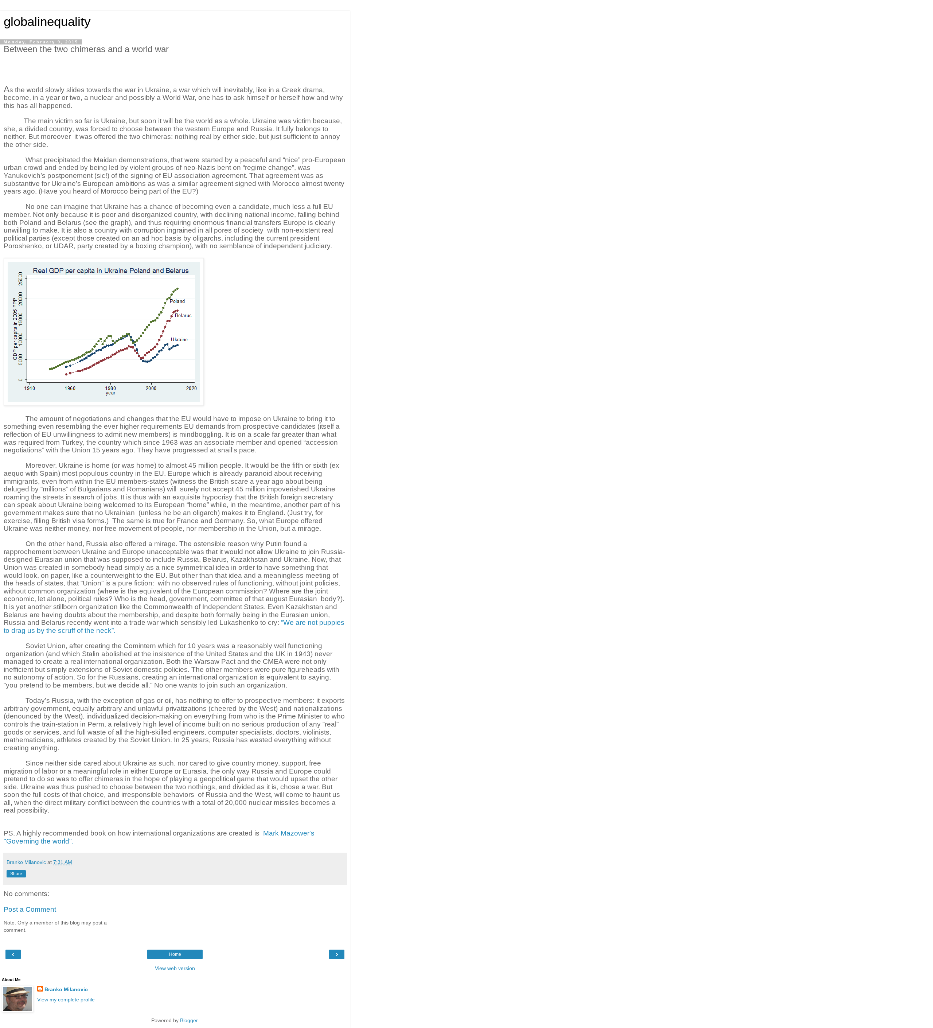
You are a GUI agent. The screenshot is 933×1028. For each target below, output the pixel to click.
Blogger (189, 1020)
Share (16, 873)
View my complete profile (66, 999)
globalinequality (47, 21)
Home (175, 954)
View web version (175, 968)
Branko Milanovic (66, 989)
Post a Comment (30, 909)
